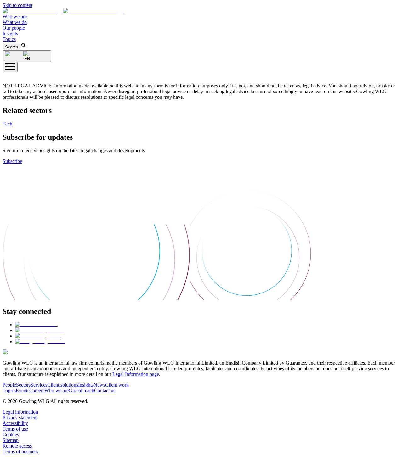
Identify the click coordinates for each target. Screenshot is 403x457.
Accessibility (15, 423)
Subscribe (12, 161)
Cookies (11, 434)
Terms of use (15, 429)
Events (22, 390)
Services (39, 384)
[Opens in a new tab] (36, 324)
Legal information (20, 412)
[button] (63, 11)
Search (11, 47)
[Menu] (10, 67)
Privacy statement (20, 417)
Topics (9, 39)
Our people (14, 28)
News (99, 384)
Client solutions (62, 384)
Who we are (15, 16)
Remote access (17, 446)
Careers (36, 390)
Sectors (23, 384)
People (9, 384)
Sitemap (11, 440)
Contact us (104, 390)
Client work (117, 384)
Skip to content (17, 5)
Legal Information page (135, 374)
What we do (15, 22)
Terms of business (20, 451)
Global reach (81, 390)
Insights (10, 33)
